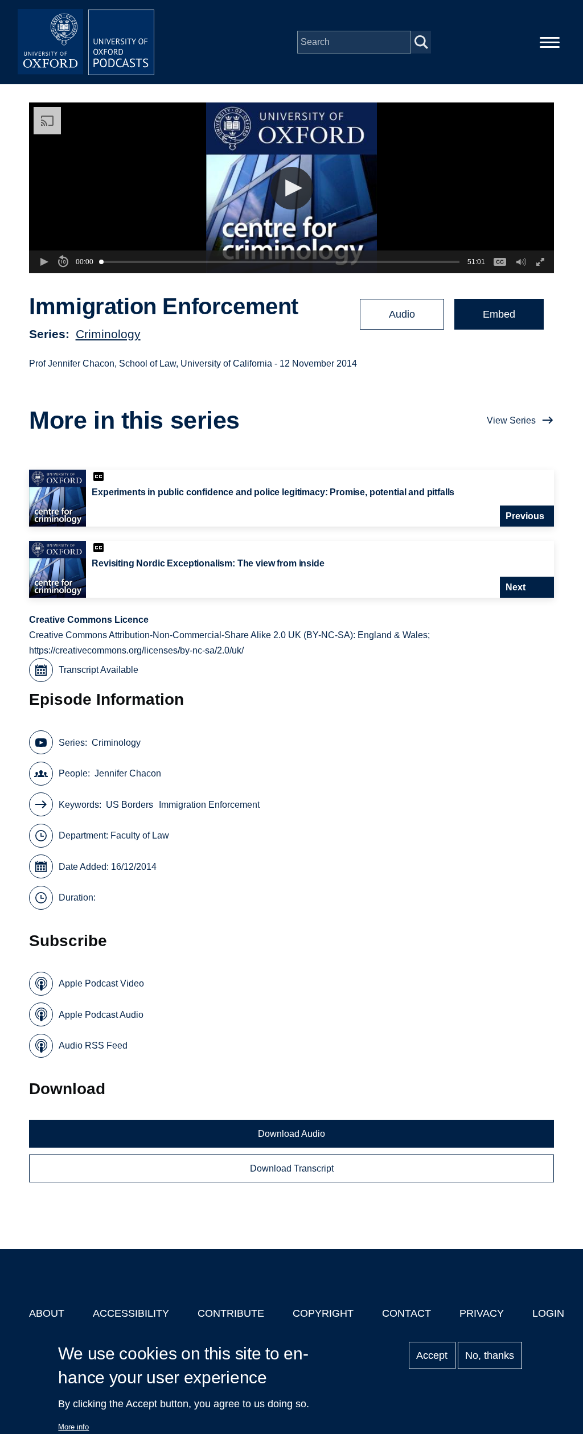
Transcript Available (98, 670)
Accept (431, 1355)
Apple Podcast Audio (101, 1015)
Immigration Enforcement (209, 805)
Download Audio (291, 1134)
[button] (291, 188)
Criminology (108, 333)
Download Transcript (292, 1168)
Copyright (323, 1313)
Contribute (231, 1313)
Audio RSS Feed (93, 1045)
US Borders (129, 805)
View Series (511, 420)
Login (548, 1313)
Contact (406, 1313)
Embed (499, 314)
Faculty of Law (139, 835)
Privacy (481, 1313)
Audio (402, 314)
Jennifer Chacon (128, 773)
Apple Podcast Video (101, 983)
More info (73, 1427)
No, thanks (489, 1355)
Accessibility (131, 1313)
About (46, 1313)
